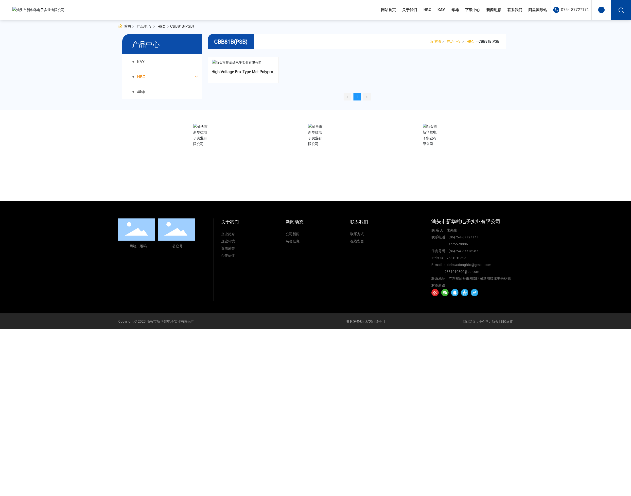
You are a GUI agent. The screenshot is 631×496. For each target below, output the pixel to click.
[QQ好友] (454, 292)
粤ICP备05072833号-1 (366, 321)
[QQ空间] (464, 292)
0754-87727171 (575, 10)
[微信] (445, 292)
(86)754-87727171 (315, 178)
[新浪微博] (435, 292)
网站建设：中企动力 (477, 321)
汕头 (495, 321)
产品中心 (144, 26)
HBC (161, 26)
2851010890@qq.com (462, 271)
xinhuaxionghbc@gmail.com (430, 177)
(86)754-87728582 (463, 250)
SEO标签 (506, 321)
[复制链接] (474, 292)
